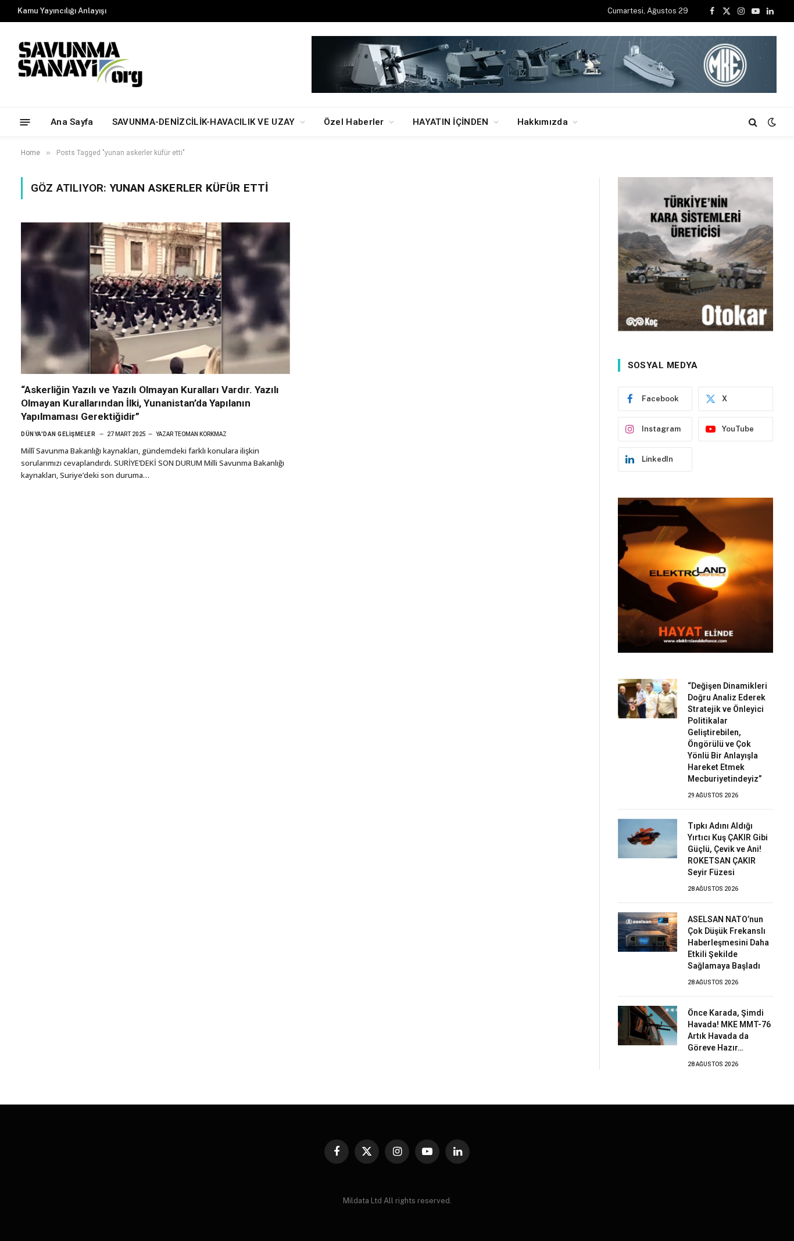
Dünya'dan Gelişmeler (58, 434)
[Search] (753, 122)
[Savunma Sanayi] (81, 64)
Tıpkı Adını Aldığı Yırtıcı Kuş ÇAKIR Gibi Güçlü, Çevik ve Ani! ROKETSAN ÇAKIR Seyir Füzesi (728, 849)
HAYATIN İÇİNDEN (451, 122)
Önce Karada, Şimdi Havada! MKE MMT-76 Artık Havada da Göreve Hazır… (729, 1030)
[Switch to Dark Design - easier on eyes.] (771, 122)
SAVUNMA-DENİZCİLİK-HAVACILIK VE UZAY (203, 122)
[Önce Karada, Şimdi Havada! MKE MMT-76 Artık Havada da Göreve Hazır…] (647, 1025)
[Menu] (25, 121)
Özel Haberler (354, 122)
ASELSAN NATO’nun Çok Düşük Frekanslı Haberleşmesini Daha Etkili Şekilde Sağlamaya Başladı (728, 942)
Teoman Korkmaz (200, 434)
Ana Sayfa (72, 122)
